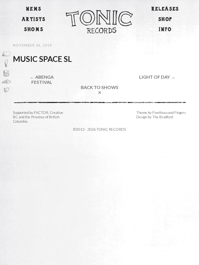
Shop (165, 19)
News (33, 9)
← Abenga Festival (42, 80)
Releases (165, 9)
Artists (33, 19)
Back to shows (99, 90)
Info (165, 29)
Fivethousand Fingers (169, 112)
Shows (33, 29)
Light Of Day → (157, 77)
